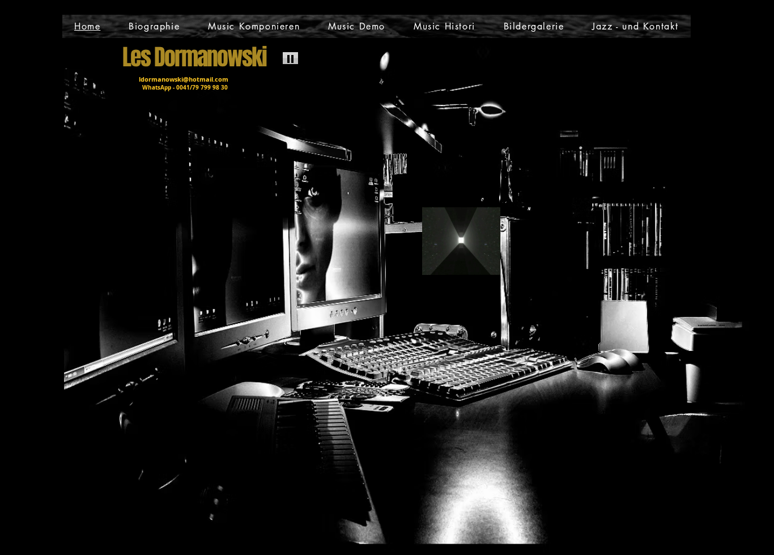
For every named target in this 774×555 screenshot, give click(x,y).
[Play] (290, 58)
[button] (485, 262)
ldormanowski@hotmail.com (183, 79)
